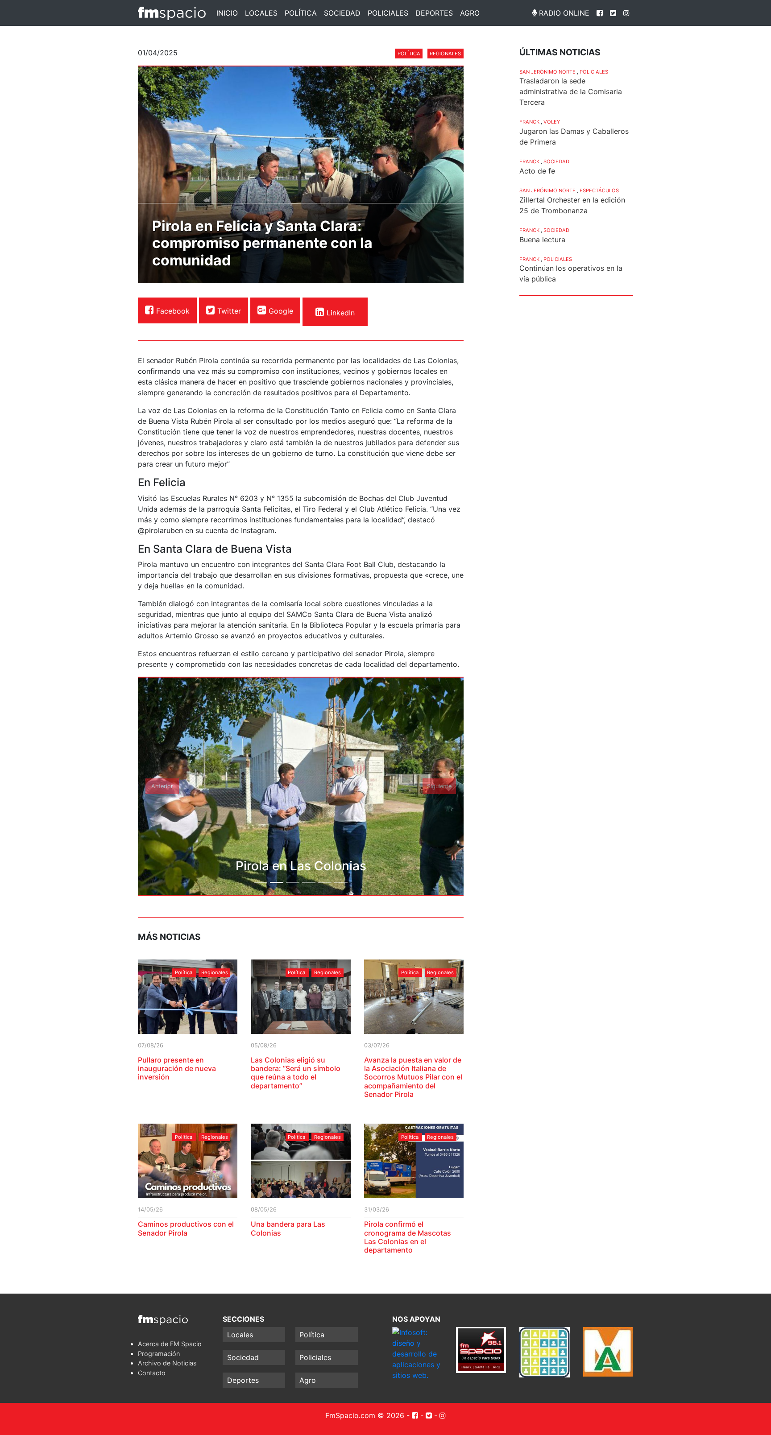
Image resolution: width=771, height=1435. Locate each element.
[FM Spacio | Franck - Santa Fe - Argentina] (172, 13)
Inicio (227, 12)
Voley (551, 122)
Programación (159, 1353)
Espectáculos (599, 190)
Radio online (563, 12)
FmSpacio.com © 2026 (364, 1415)
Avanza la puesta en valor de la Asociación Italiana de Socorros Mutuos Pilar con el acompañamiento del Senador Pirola (413, 1077)
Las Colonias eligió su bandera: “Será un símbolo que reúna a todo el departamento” (295, 1072)
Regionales (445, 53)
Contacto (152, 1373)
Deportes (434, 12)
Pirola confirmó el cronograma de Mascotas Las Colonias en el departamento (407, 1237)
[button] (162, 786)
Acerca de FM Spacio (170, 1344)
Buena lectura (542, 239)
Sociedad (342, 12)
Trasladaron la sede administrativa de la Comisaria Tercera (570, 91)
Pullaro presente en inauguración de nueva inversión (177, 1068)
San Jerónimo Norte (547, 72)
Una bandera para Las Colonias (288, 1228)
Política (301, 12)
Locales (261, 12)
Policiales (388, 12)
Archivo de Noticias (167, 1363)
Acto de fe (537, 170)
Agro (470, 12)
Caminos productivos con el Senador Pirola (186, 1228)
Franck (529, 122)
